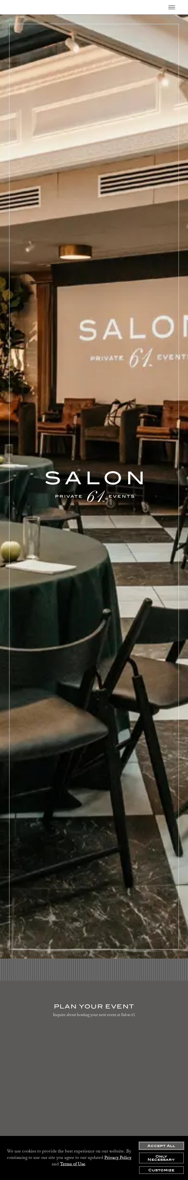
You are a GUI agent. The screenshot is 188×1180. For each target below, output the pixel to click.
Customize (161, 1170)
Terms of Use (72, 1164)
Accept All (161, 1146)
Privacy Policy (118, 1158)
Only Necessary (161, 1157)
